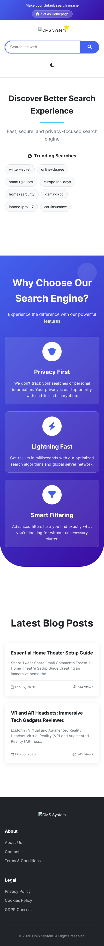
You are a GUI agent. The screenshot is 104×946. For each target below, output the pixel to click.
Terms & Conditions (23, 860)
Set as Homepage (55, 14)
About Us (13, 842)
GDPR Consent (18, 909)
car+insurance (55, 207)
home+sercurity (22, 194)
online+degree (52, 169)
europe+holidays (57, 182)
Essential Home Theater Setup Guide (52, 653)
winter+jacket (19, 169)
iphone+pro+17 (21, 207)
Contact (12, 851)
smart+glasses (21, 182)
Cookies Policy (18, 900)
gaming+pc (54, 194)
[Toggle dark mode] (52, 65)
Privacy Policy (18, 891)
